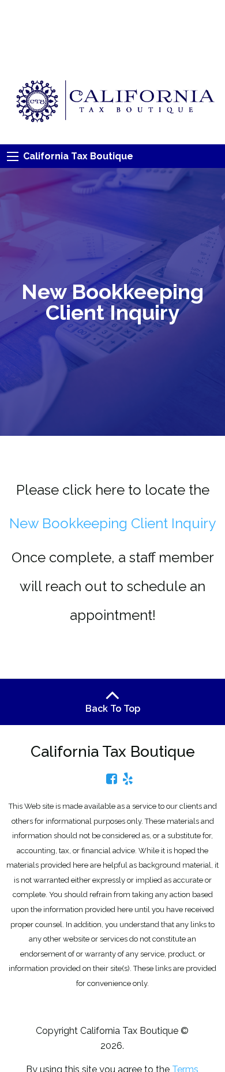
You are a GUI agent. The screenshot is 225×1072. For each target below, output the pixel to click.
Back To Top (112, 708)
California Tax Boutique (78, 156)
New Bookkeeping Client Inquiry (112, 523)
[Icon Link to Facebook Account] (111, 778)
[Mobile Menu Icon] (12, 156)
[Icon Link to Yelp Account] (127, 778)
